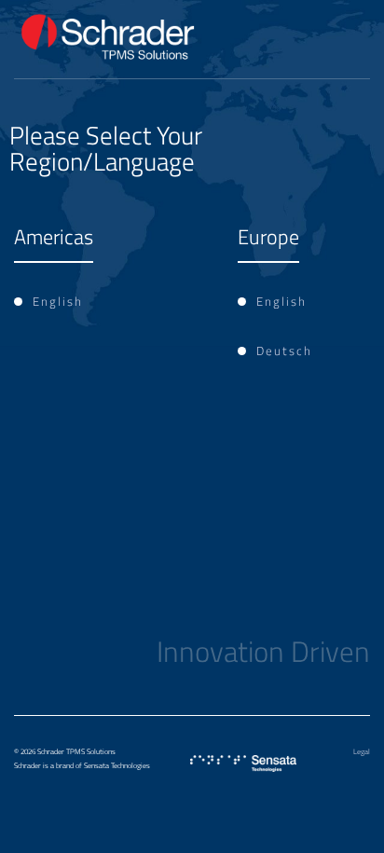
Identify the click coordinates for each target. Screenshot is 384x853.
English (58, 301)
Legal (361, 752)
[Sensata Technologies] (243, 764)
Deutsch (284, 350)
